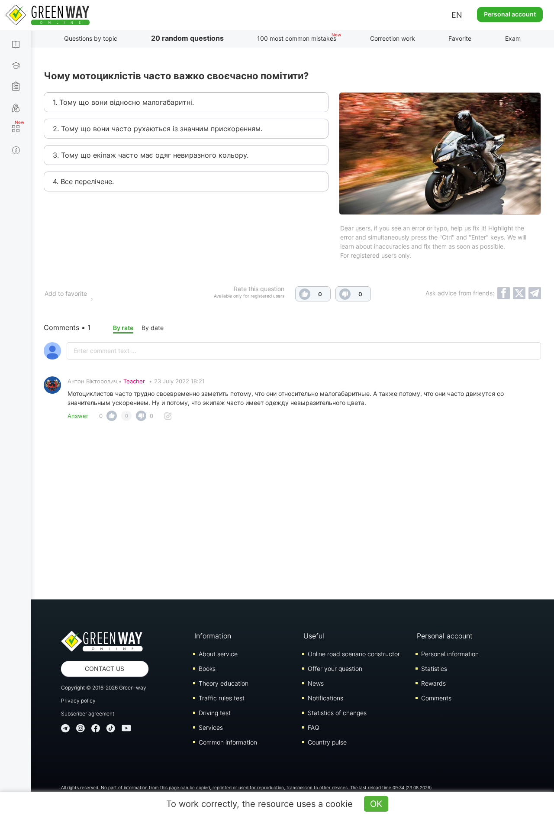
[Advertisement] (292, 512)
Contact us (104, 668)
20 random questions (187, 38)
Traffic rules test (222, 698)
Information (212, 635)
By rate (123, 327)
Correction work (392, 38)
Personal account (510, 14)
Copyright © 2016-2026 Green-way (103, 687)
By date (153, 327)
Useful (313, 635)
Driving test (215, 712)
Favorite (459, 38)
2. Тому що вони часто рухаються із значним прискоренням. (157, 128)
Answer (78, 415)
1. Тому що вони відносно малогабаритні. (123, 102)
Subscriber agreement (87, 713)
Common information (228, 742)
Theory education (223, 683)
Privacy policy (78, 700)
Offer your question (335, 668)
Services (211, 727)
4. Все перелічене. (83, 181)
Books (207, 668)
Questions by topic (90, 38)
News (316, 683)
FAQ (313, 727)
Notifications (325, 698)
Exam (513, 38)
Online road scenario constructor (354, 653)
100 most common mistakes (296, 38)
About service (218, 653)
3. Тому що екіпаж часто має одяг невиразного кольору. (150, 155)
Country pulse (327, 742)
